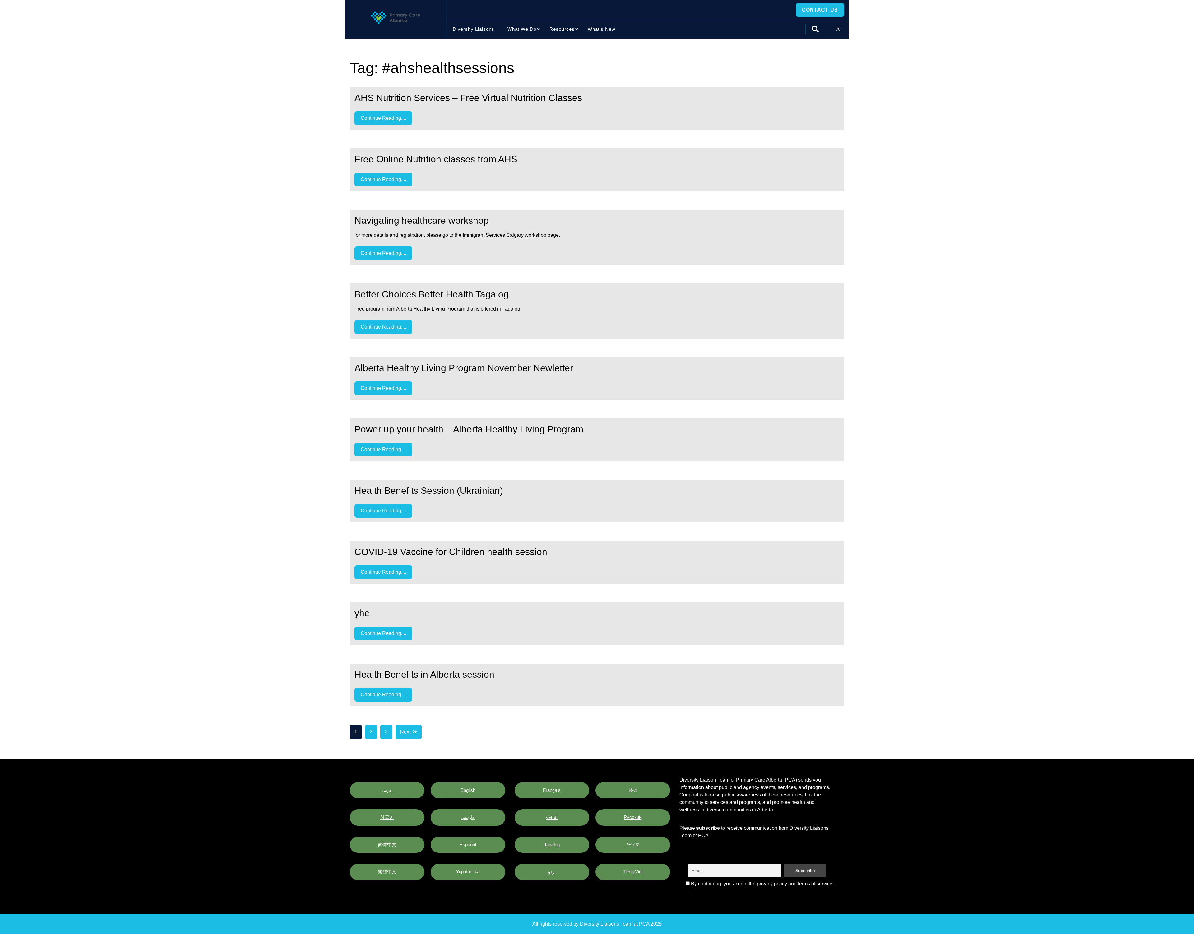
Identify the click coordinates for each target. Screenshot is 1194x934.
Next (405, 732)
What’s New (601, 29)
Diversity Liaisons (473, 29)
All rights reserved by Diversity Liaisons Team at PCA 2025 (597, 924)
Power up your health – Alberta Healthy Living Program (468, 429)
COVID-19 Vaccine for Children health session (450, 552)
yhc (361, 613)
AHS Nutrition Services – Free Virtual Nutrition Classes (468, 98)
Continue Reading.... (383, 118)
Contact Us (820, 9)
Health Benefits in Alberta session (424, 674)
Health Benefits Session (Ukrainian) (428, 490)
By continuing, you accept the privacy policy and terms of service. (762, 883)
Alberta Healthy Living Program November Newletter (463, 368)
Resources (562, 29)
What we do (521, 29)
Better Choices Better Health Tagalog (431, 294)
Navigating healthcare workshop (421, 220)
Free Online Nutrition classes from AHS (435, 159)
